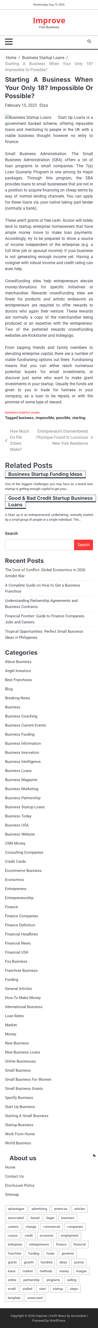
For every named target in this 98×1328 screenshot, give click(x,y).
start (42, 1289)
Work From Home (20, 1134)
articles (79, 1209)
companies (75, 1227)
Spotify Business (19, 1097)
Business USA (17, 825)
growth (29, 1262)
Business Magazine (21, 780)
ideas (63, 1262)
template (14, 1298)
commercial (51, 1227)
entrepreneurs (39, 1244)
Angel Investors (18, 671)
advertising (39, 1209)
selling (71, 1280)
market (28, 1271)
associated (16, 1218)
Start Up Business (20, 1106)
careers (13, 1227)
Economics (14, 879)
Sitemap (12, 1194)
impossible (45, 418)
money (64, 1271)
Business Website (20, 834)
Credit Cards (15, 861)
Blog (9, 689)
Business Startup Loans (22, 412)
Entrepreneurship (19, 898)
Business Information (23, 743)
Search (11, 533)
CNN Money (15, 843)
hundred (46, 1262)
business (26, 418)
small (12, 1289)
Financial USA (16, 952)
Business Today (18, 816)
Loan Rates (14, 1016)
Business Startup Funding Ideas (45, 474)
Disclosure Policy (19, 1185)
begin (50, 1218)
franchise (14, 1253)
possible (63, 418)
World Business (18, 1143)
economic (47, 1235)
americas (60, 1209)
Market (11, 1025)
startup (58, 1289)
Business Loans (18, 770)
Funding (11, 979)
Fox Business (16, 961)
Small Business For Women (28, 1079)
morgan (81, 1271)
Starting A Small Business (26, 1116)
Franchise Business (21, 970)
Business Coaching (21, 716)
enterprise (15, 1244)
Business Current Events (25, 725)
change (31, 1227)
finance (61, 1244)
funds (50, 1253)
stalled (27, 1289)
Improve (49, 20)
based (35, 1218)
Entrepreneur (15, 889)
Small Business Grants (24, 1088)
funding (33, 1253)
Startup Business (19, 1125)
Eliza (43, 105)
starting (78, 418)
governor (68, 1253)
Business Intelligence (23, 761)
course (13, 1235)
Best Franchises (18, 680)
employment (69, 1235)
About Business (18, 661)
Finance (11, 907)
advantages (16, 1209)
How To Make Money (23, 997)
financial (80, 1244)
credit (29, 1235)
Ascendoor (78, 1316)
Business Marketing (21, 789)
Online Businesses (20, 1061)
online (12, 1280)
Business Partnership (22, 798)
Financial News (18, 943)
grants (12, 1262)
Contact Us (14, 1176)
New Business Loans (22, 1052)
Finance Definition (20, 925)
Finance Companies (21, 916)
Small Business (18, 1070)
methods (46, 1271)
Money (10, 1034)
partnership (31, 1280)
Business (12, 707)
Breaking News (17, 698)
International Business (23, 1007)
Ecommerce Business (23, 870)
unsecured (34, 1298)
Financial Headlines (21, 934)
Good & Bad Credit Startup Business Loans (50, 501)
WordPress (57, 1320)
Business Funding (19, 734)
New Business (17, 1043)
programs (53, 1280)
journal (79, 1262)
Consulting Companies (24, 852)
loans (12, 1271)
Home (10, 1167)
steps (74, 1289)
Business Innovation (22, 752)
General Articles (18, 988)
